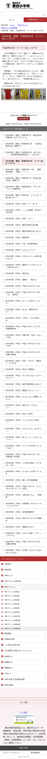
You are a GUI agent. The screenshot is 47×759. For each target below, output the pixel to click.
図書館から (8, 668)
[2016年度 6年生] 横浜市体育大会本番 (22, 225)
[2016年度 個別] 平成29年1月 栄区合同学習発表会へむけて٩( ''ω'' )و (24, 136)
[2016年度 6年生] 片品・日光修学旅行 (22, 244)
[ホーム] (23, 5)
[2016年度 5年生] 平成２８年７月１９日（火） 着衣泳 (23, 293)
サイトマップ (23, 757)
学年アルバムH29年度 (12, 624)
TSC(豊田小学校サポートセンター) (18, 651)
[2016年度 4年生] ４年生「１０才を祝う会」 (23, 319)
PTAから (7, 674)
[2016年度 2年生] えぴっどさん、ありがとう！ (23, 430)
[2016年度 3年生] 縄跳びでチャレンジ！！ (23, 390)
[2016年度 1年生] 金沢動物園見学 (20, 512)
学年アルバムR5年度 (11, 600)
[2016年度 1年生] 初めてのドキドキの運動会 (23, 519)
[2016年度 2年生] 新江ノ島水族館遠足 (22, 480)
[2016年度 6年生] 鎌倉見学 (17, 237)
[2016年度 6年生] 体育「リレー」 (20, 219)
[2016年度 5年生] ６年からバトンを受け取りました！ (23, 257)
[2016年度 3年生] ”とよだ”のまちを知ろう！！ (22, 421)
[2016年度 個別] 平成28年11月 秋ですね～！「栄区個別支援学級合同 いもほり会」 (23, 153)
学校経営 (7, 570)
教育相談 (7, 633)
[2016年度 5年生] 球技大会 (17, 273)
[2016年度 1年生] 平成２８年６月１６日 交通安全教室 (23, 543)
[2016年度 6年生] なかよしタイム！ (21, 250)
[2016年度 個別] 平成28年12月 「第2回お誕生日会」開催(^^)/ (24, 145)
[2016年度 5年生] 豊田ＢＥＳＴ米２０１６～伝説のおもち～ (23, 266)
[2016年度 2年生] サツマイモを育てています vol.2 (23, 447)
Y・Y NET (24, 712)
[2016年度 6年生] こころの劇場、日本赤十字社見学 (23, 211)
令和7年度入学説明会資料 (14, 679)
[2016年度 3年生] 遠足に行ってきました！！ (22, 406)
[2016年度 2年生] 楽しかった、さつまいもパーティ (23, 438)
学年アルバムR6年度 (11, 596)
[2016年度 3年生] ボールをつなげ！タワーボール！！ (23, 376)
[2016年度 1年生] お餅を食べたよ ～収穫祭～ (23, 496)
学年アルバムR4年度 (11, 604)
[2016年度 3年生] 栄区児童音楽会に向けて (23, 384)
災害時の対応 (9, 639)
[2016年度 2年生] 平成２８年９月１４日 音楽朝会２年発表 (23, 455)
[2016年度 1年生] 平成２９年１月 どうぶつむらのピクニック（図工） (23, 487)
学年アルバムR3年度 (11, 608)
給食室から (8, 656)
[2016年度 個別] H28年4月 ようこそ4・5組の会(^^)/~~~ (23, 196)
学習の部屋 (8, 685)
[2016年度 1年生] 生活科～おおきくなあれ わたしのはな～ (24, 551)
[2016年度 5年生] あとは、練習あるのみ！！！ (22, 310)
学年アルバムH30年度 (12, 620)
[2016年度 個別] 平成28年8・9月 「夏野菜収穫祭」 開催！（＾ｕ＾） (23, 170)
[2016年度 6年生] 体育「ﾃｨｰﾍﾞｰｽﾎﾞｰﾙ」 (22, 204)
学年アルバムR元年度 (12, 616)
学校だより (8, 575)
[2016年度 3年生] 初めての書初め (20, 369)
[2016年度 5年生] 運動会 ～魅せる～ (22, 280)
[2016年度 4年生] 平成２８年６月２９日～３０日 (23, 345)
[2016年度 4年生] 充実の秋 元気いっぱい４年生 (23, 336)
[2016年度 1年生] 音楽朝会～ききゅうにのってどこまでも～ (23, 504)
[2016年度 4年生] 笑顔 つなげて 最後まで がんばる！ (23, 362)
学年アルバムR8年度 (12, 581)
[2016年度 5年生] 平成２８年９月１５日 (23, 286)
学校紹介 (7, 564)
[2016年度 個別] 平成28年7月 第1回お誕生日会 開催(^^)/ (23, 179)
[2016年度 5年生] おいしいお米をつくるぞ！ (23, 302)
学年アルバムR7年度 (11, 592)
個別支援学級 (23, 119)
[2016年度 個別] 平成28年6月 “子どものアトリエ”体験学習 (23, 188)
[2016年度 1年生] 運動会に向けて (20, 527)
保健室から (8, 662)
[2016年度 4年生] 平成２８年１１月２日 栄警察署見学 (23, 327)
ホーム (11, 20)
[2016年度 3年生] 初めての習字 (19, 414)
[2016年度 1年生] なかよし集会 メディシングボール (23, 534)
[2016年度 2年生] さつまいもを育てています (23, 472)
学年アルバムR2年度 (11, 612)
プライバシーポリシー (11, 753)
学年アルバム (22, 25)
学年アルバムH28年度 (9, 28)
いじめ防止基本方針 (12, 645)
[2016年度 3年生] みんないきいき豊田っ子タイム (23, 398)
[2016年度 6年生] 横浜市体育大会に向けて (23, 231)
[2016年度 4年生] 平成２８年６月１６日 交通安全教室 (23, 353)
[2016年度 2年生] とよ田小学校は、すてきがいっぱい (23, 464)
